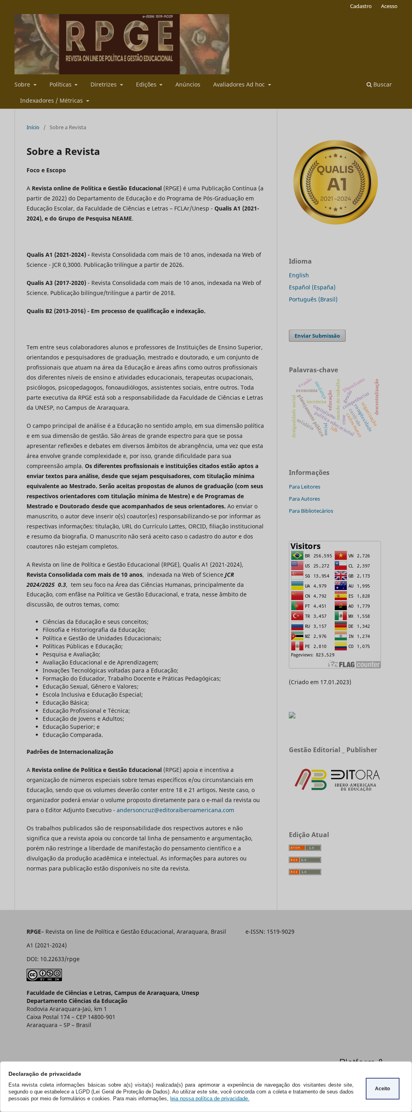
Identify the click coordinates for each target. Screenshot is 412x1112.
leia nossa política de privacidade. (209, 1098)
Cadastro (361, 6)
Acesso (389, 6)
